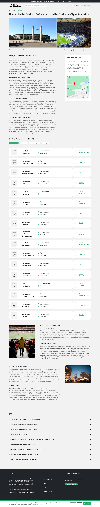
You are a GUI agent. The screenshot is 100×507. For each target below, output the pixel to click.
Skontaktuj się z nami (71, 484)
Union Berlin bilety (49, 330)
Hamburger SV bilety (74, 332)
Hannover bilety (71, 336)
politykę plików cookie (37, 504)
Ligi (82, 5)
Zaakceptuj (87, 503)
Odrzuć (79, 503)
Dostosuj (73, 503)
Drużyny (78, 5)
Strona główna (72, 5)
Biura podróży (87, 5)
